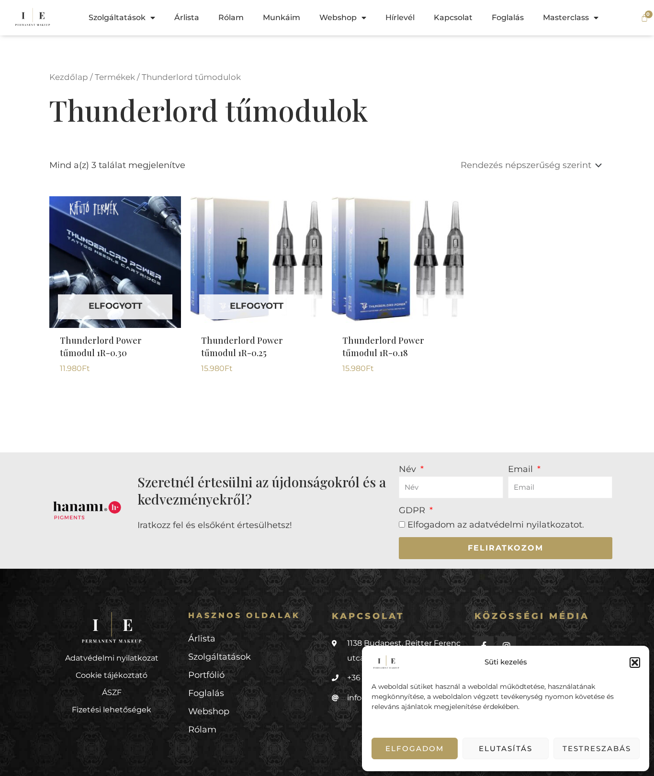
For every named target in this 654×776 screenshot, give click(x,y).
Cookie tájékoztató (111, 675)
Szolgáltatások (117, 17)
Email (521, 469)
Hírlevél (400, 17)
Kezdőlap (68, 77)
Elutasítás (505, 748)
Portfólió (206, 675)
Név (408, 469)
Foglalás (508, 17)
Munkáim (281, 17)
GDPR (413, 510)
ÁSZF (112, 692)
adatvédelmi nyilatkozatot (525, 524)
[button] (635, 662)
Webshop (338, 17)
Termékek (115, 77)
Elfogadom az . (495, 524)
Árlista (186, 17)
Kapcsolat (453, 17)
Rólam (231, 17)
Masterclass (566, 17)
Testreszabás (597, 748)
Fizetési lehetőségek (111, 709)
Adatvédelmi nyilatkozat (111, 658)
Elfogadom (414, 748)
